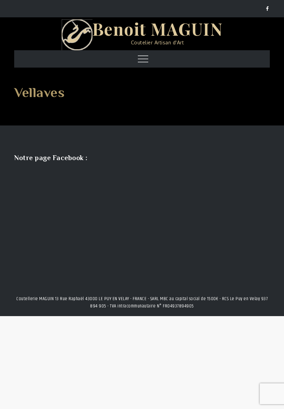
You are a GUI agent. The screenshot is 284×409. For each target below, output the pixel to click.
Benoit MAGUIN (157, 29)
